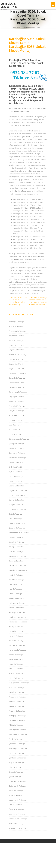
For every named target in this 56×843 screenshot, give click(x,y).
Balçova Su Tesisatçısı (16, 369)
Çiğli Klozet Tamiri (15, 467)
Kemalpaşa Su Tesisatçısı (17, 650)
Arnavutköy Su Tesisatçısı (17, 331)
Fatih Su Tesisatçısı (15, 519)
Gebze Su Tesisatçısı (16, 537)
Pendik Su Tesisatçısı (16, 739)
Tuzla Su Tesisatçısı (15, 795)
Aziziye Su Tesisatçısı (16, 345)
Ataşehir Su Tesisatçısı (16, 336)
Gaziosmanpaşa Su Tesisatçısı (19, 533)
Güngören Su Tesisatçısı (17, 556)
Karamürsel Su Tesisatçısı (18, 622)
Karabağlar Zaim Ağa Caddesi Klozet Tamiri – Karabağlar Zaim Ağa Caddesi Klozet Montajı (38, 301)
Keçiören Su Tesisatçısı (17, 645)
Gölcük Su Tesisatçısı (16, 551)
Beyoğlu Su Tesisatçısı (16, 411)
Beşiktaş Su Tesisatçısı (16, 397)
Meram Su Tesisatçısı (16, 706)
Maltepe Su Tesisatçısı (16, 687)
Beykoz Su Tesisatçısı (16, 401)
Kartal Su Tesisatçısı (16, 636)
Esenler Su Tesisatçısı (16, 500)
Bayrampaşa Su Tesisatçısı (18, 392)
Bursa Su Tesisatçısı (16, 434)
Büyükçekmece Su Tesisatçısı (19, 439)
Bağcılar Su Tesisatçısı (16, 350)
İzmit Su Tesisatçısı (15, 594)
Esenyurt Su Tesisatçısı (17, 505)
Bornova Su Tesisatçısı (16, 420)
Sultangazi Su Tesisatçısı (17, 786)
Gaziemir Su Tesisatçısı (17, 528)
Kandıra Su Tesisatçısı (16, 608)
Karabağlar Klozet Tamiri (31, 28)
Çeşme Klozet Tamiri (16, 462)
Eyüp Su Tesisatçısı (15, 514)
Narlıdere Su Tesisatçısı (17, 720)
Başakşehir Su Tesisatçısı (17, 373)
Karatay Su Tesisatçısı (16, 626)
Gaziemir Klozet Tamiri (17, 523)
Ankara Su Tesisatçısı (16, 326)
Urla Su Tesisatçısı (15, 805)
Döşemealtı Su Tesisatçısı (18, 490)
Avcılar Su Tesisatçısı (16, 340)
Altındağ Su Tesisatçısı (16, 322)
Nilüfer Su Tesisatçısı (16, 725)
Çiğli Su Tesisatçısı (15, 472)
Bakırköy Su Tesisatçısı (16, 359)
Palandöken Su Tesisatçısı (18, 734)
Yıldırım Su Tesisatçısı (16, 823)
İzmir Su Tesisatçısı (15, 589)
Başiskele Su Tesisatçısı (17, 378)
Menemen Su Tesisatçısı (17, 701)
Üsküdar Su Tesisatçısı (16, 809)
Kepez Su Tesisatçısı (16, 655)
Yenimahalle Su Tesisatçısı (18, 819)
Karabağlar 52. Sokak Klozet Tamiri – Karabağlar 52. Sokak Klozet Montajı (18, 301)
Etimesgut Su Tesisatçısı (17, 509)
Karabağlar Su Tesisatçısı (17, 617)
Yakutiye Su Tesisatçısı (17, 814)
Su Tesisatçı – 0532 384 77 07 (9, 5)
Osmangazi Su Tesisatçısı (17, 730)
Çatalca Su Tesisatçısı (16, 448)
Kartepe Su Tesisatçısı (16, 641)
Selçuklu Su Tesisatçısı (16, 762)
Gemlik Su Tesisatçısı (16, 542)
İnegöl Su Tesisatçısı (16, 575)
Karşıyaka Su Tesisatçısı (17, 631)
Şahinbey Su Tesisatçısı (17, 744)
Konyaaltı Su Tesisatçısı (17, 673)
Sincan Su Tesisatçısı (16, 772)
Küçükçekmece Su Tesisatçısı (19, 683)
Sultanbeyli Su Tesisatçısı (17, 781)
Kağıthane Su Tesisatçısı (17, 603)
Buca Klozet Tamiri (15, 425)
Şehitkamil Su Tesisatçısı (17, 758)
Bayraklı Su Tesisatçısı (16, 387)
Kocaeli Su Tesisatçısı (16, 664)
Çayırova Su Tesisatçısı (17, 453)
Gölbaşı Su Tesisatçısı (16, 547)
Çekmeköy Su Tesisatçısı (17, 458)
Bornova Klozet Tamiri (16, 415)
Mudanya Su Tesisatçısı (17, 711)
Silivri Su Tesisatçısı (16, 767)
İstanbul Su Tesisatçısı (16, 580)
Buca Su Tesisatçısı (15, 429)
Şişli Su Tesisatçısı (15, 777)
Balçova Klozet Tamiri (16, 364)
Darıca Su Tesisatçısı (16, 476)
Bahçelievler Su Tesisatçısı (18, 354)
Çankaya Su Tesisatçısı (16, 444)
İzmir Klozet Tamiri (15, 584)
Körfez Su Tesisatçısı (16, 678)
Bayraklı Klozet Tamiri (16, 383)
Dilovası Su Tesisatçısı (16, 486)
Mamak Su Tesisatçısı (16, 692)
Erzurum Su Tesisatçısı (17, 495)
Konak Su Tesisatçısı (16, 669)
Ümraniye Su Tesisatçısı (17, 800)
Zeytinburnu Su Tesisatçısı (18, 828)
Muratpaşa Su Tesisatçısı (17, 716)
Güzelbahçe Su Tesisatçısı (18, 570)
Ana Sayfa (16, 28)
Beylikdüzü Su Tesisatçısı (17, 406)
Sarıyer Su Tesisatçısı (16, 753)
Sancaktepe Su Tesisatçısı (18, 748)
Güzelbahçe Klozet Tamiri (18, 565)
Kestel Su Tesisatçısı (16, 659)
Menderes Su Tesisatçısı (17, 697)
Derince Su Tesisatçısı (16, 481)
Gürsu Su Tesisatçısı (16, 561)
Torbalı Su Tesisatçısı (16, 791)
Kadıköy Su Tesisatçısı (16, 598)
